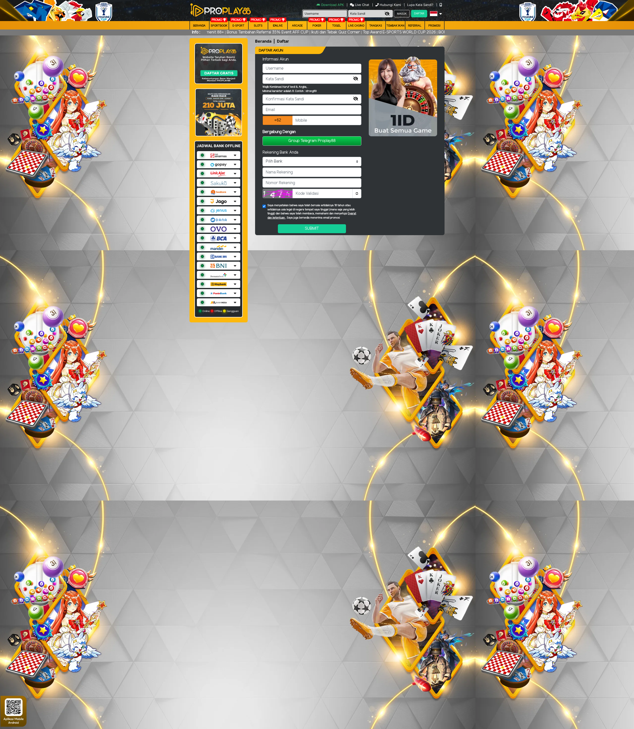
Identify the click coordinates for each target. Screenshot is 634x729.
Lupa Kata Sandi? (420, 5)
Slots (258, 26)
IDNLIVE (278, 26)
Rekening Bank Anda (280, 152)
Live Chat (361, 5)
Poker (317, 26)
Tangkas (375, 26)
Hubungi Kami (390, 5)
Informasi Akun (276, 59)
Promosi (434, 26)
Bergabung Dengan (279, 132)
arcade (297, 26)
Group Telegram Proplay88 (312, 141)
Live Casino (356, 26)
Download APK (332, 5)
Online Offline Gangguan (220, 310)
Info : (196, 32)
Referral (415, 26)
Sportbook (219, 26)
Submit (312, 228)
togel (336, 26)
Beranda (199, 26)
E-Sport (238, 26)
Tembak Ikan (395, 26)
